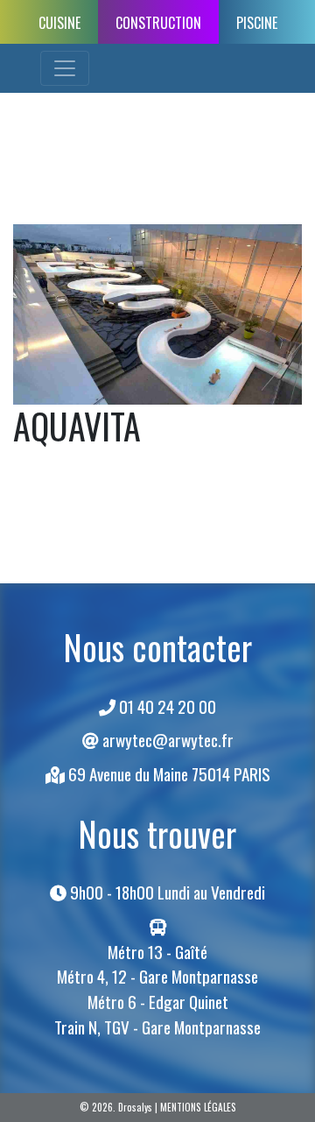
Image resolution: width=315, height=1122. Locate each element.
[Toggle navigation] (64, 68)
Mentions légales (198, 1107)
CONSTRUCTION (158, 22)
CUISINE (59, 22)
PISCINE (256, 22)
